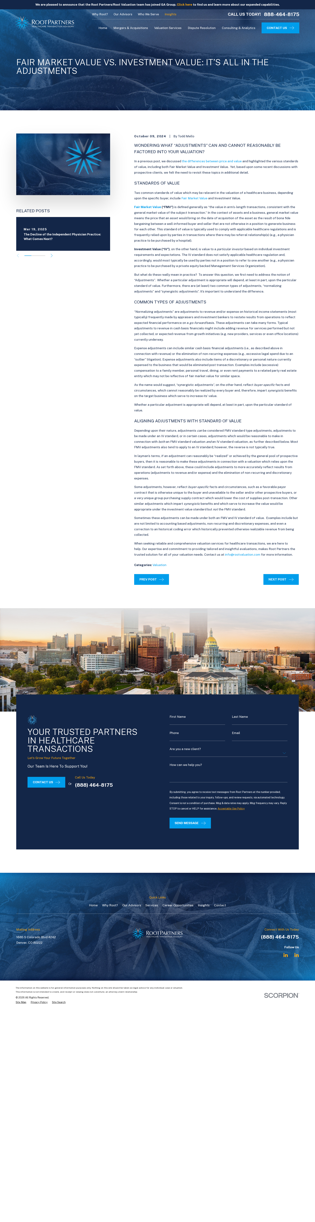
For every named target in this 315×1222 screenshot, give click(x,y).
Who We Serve (148, 14)
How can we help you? (186, 764)
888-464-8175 (281, 14)
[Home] (45, 22)
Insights (170, 14)
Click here (184, 4)
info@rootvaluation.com (242, 554)
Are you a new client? (185, 749)
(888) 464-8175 (94, 785)
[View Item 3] (41, 255)
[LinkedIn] (285, 955)
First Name (178, 716)
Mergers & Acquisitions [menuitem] (130, 28)
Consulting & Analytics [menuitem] (238, 28)
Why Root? (100, 14)
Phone (174, 733)
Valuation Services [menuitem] (168, 28)
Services (151, 905)
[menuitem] (21, 1002)
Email (236, 733)
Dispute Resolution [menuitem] (202, 28)
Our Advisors (123, 14)
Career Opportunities (177, 905)
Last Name (240, 716)
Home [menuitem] (102, 28)
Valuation (159, 565)
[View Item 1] (27, 255)
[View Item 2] (34, 255)
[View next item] (51, 255)
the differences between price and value (212, 161)
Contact (220, 905)
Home (93, 905)
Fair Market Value (194, 198)
